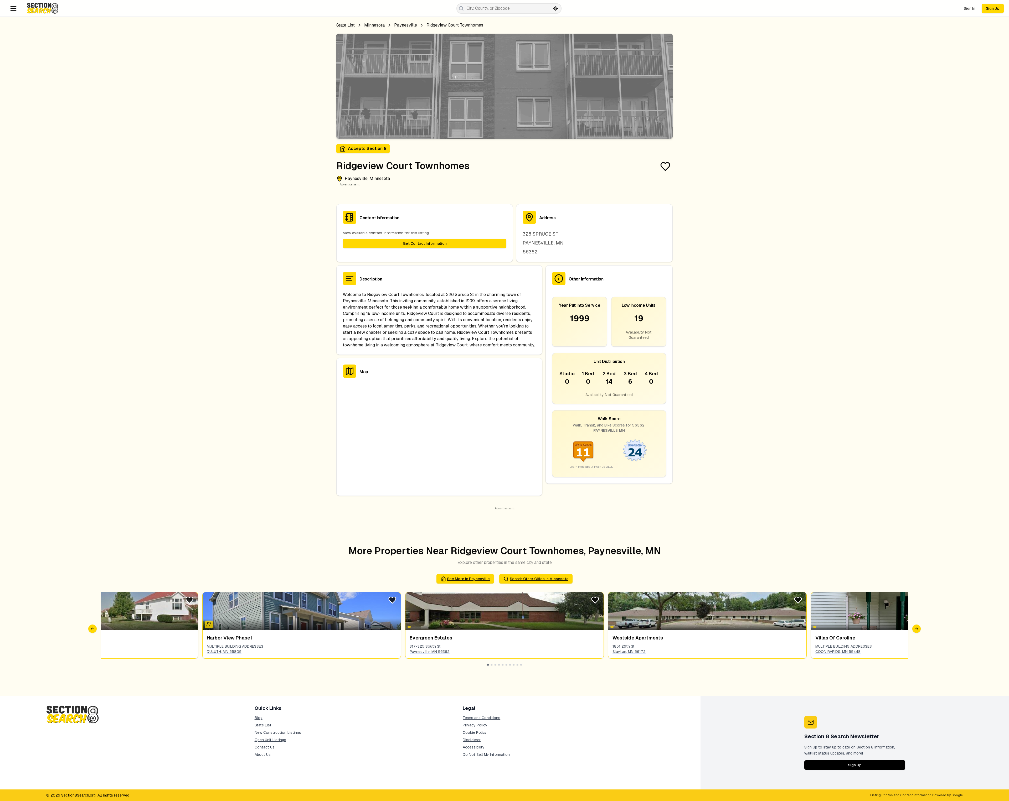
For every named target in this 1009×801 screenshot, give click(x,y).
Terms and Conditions (481, 718)
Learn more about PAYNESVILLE (591, 466)
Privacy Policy (475, 725)
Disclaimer (472, 740)
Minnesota (374, 25)
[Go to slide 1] (488, 665)
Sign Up (993, 8)
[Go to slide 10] (521, 664)
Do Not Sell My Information (486, 754)
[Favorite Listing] (665, 166)
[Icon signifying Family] (209, 624)
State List (345, 25)
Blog (258, 718)
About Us (263, 754)
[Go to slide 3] (495, 664)
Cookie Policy (475, 732)
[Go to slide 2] (491, 664)
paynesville (405, 25)
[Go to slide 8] (513, 664)
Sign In (969, 8)
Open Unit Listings (270, 740)
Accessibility (474, 747)
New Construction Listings (278, 732)
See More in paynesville (468, 579)
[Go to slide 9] (517, 664)
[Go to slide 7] (510, 664)
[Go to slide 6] (506, 664)
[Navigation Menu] (13, 8)
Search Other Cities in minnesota (539, 579)
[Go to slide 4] (499, 664)
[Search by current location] (555, 8)
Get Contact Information (425, 243)
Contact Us (265, 747)
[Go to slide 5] (502, 664)
